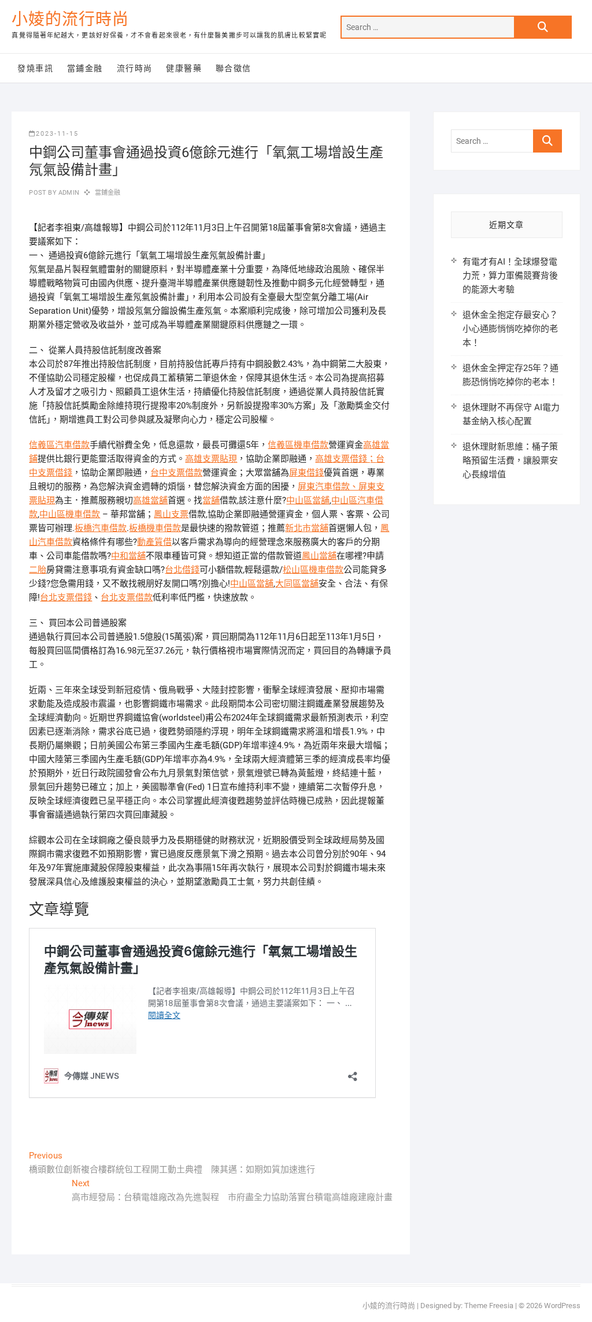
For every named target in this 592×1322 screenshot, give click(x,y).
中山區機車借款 (69, 514)
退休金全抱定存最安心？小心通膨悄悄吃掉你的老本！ (510, 329)
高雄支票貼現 (211, 459)
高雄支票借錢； (345, 459)
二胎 (37, 570)
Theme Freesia (488, 1305)
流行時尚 (135, 68)
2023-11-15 (57, 134)
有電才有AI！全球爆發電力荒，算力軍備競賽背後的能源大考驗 (510, 276)
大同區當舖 (297, 583)
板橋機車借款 (155, 528)
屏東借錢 (306, 472)
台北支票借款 (127, 597)
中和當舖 (128, 556)
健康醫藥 (184, 68)
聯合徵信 (233, 68)
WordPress (562, 1305)
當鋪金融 (85, 68)
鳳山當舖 (319, 556)
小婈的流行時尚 (70, 19)
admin (68, 192)
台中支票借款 (176, 472)
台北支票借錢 (66, 597)
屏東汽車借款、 (328, 486)
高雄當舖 (150, 500)
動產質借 (154, 542)
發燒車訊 (35, 68)
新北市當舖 (306, 528)
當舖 (211, 500)
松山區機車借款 (313, 570)
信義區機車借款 (298, 445)
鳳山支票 (171, 514)
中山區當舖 (308, 500)
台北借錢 (182, 570)
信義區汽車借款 (59, 445)
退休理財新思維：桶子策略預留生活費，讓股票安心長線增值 (510, 460)
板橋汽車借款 (101, 528)
